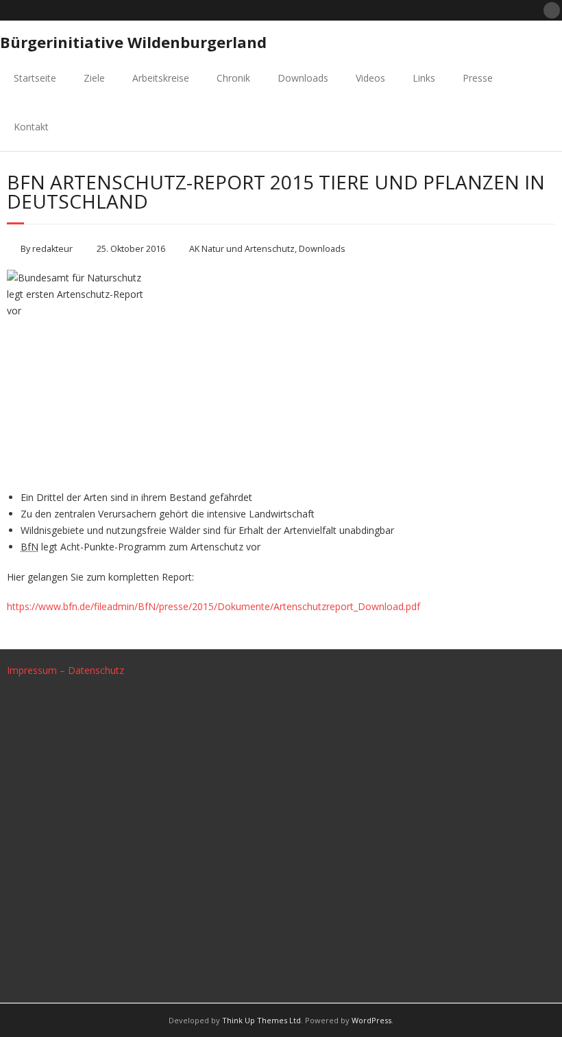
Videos (370, 77)
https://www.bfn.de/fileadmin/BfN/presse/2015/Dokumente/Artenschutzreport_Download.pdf (213, 606)
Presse (478, 77)
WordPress (371, 1020)
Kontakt (31, 126)
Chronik (233, 77)
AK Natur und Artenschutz (242, 249)
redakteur (52, 249)
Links (424, 77)
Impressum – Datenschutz (65, 670)
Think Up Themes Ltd (261, 1020)
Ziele (94, 77)
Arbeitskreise (160, 77)
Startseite (35, 77)
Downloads (303, 77)
